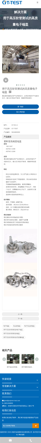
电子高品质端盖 (29, 326)
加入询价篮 (20, 112)
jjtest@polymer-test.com (12, 400)
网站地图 (21, 434)
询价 (21, 107)
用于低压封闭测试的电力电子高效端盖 (13, 367)
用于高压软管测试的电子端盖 (13, 330)
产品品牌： (7, 128)
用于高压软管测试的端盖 (11, 333)
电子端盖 (6, 326)
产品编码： (7, 132)
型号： (6, 125)
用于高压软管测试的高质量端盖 (13, 337)
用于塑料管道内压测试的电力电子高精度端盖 (28, 367)
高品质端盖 (16, 326)
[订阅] (35, 425)
